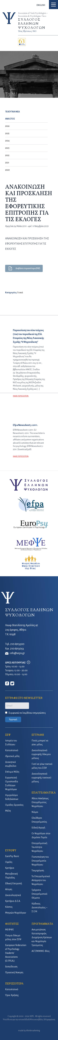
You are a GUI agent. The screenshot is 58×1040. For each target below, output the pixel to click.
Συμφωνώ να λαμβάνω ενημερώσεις (27, 713)
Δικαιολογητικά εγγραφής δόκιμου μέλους (41, 754)
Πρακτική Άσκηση (14, 972)
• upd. (31, 226)
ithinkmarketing (33, 1030)
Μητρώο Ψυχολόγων (15, 912)
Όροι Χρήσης (12, 995)
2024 (7, 141)
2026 (7, 126)
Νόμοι (35, 812)
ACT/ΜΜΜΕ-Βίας (41, 951)
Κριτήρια (9, 868)
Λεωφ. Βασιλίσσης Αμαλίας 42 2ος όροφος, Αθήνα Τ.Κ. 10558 (21, 630)
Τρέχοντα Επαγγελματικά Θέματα (39, 894)
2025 (7, 133)
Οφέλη (8, 862)
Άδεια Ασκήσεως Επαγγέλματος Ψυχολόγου (40, 802)
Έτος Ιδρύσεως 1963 (27, 31)
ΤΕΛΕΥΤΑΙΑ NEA (12, 112)
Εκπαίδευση (11, 966)
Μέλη (8, 810)
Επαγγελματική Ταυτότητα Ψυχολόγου (39, 847)
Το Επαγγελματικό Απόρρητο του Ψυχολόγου (41, 880)
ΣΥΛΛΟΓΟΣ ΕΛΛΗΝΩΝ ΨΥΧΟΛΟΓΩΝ (31, 23)
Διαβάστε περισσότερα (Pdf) (27, 268)
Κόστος (9, 907)
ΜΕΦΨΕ (9, 929)
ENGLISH (41, 5)
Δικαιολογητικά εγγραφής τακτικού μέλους (41, 777)
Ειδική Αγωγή (38, 827)
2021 (7, 163)
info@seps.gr (17, 653)
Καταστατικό (11, 750)
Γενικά (20, 292)
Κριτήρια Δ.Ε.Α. (12, 901)
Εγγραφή (13, 719)
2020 (7, 170)
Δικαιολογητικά (13, 895)
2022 (7, 155)
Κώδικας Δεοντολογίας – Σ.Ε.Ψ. (39, 907)
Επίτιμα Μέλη (12, 771)
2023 (7, 148)
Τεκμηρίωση (38, 870)
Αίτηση (8, 889)
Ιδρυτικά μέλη (12, 756)
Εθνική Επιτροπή (13, 883)
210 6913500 (17, 644)
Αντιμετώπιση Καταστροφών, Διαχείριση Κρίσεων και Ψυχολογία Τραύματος (42, 937)
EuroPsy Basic (12, 856)
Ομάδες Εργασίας (14, 805)
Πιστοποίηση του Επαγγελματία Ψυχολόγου (40, 861)
